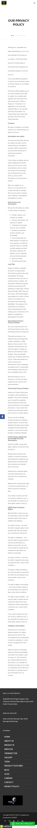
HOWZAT (14, 817)
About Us (9, 741)
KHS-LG (18, 815)
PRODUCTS (9, 745)
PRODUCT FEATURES (13, 766)
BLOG (6, 770)
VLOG (6, 774)
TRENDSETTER (10, 753)
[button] (22, 824)
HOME (7, 737)
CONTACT (8, 782)
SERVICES (8, 749)
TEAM (7, 762)
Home (12, 35)
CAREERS (8, 778)
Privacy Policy (11, 786)
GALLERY (8, 757)
